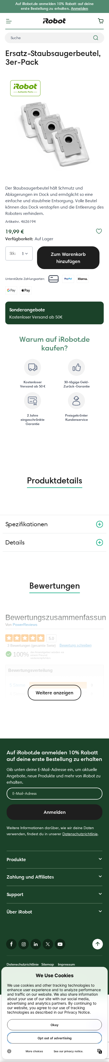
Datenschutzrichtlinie (80, 834)
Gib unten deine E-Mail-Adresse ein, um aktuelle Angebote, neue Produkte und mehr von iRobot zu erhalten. (54, 776)
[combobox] (54, 38)
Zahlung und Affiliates (30, 877)
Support (15, 894)
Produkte (16, 859)
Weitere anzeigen (54, 693)
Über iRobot (19, 912)
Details (15, 542)
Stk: (13, 253)
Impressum (66, 964)
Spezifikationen (26, 524)
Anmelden (79, 8)
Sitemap (47, 964)
